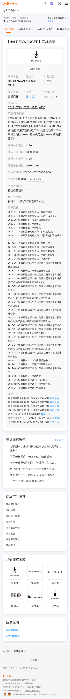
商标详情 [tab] (8, 29)
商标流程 (13, 207)
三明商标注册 (13, 636)
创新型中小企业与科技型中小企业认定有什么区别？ (36, 448)
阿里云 (6, 18)
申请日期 (49, 92)
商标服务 (24, 18)
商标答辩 (10, 521)
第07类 (30, 96)
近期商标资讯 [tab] (25, 29)
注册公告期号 (16, 158)
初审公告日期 (16, 152)
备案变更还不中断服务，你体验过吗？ (32, 475)
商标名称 (13, 76)
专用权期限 (14, 172)
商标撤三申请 (13, 527)
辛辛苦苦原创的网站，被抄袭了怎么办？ (33, 462)
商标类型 (13, 92)
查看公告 (54, 398)
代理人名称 (14, 197)
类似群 (12, 102)
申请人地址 (14, 186)
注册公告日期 (16, 165)
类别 (28, 92)
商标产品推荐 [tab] (45, 29)
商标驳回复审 (13, 515)
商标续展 (10, 510)
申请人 (12, 179)
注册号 (30, 76)
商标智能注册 (13, 504)
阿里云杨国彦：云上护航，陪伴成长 (31, 456)
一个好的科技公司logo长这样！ (28, 481)
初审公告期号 (16, 145)
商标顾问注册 (13, 539)
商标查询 (10, 545)
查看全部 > (59, 439)
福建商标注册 (13, 630)
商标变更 (10, 533)
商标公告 (13, 394)
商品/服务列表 (16, 113)
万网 (15, 18)
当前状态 (49, 76)
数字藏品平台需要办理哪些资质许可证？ (33, 469)
